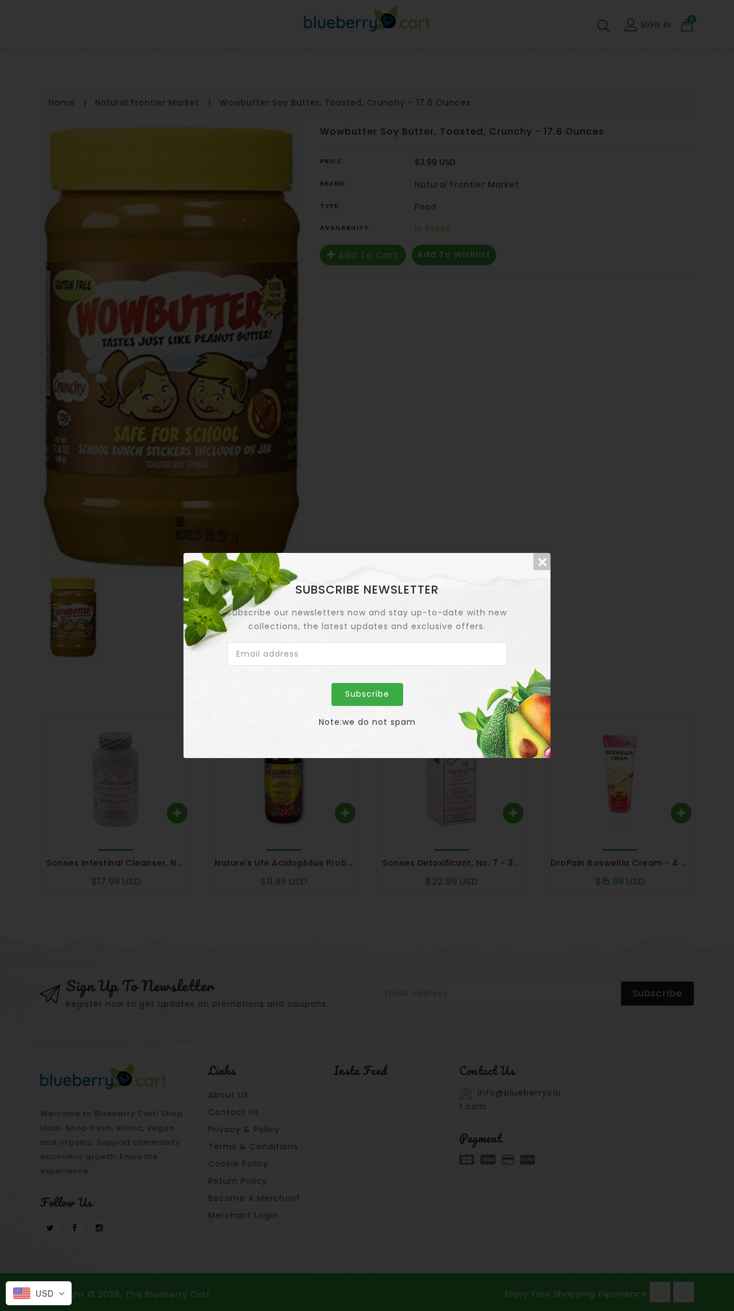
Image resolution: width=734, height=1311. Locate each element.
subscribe (367, 694)
